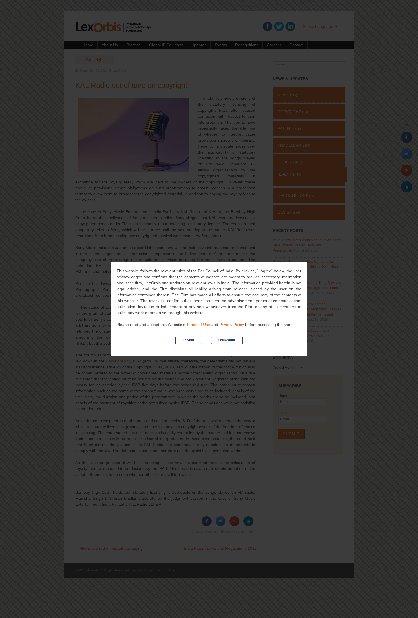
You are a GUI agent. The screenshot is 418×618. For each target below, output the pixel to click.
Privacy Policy (231, 324)
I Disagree (226, 340)
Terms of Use (198, 324)
